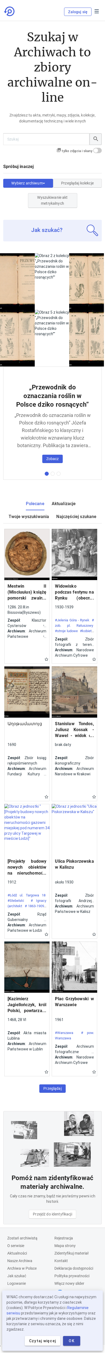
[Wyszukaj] (95, 139)
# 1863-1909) (35, 906)
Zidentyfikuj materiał (71, 1253)
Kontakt (61, 1261)
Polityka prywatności (71, 1276)
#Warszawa (64, 1033)
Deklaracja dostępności (73, 1268)
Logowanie (16, 1283)
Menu (97, 11)
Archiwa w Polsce (22, 1268)
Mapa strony (65, 1246)
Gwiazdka (46, 659)
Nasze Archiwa (19, 1261)
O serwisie (15, 1246)
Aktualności (17, 1253)
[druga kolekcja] (53, 474)
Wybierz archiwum (27, 183)
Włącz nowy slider (69, 1283)
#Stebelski (16, 901)
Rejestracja (63, 1238)
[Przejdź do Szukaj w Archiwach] (9, 11)
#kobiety (86, 631)
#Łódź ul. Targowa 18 (27, 895)
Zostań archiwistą (22, 1238)
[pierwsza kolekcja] (47, 474)
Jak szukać (16, 1276)
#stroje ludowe (66, 631)
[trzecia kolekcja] (59, 474)
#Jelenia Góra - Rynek (72, 620)
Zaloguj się (78, 12)
